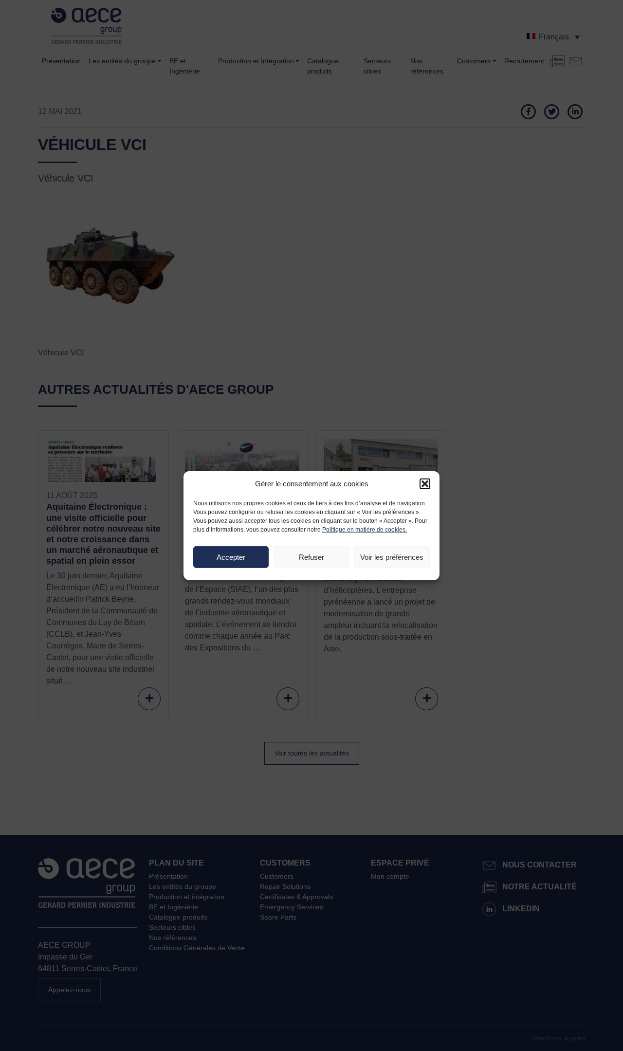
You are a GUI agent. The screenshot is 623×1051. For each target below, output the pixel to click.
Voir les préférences (391, 557)
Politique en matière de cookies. (364, 529)
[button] (425, 484)
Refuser (311, 557)
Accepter (231, 557)
